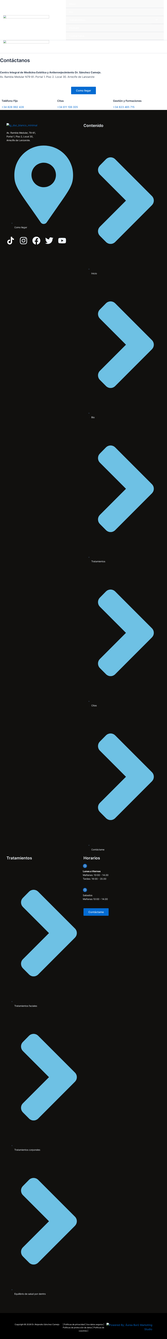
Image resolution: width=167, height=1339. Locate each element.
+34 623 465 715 (124, 107)
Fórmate (74, 28)
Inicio (72, 4)
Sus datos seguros (94, 1324)
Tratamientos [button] (77, 20)
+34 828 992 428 (13, 107)
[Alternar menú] (156, 20)
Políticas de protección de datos (77, 1327)
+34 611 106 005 (67, 107)
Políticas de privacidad (74, 1324)
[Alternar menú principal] (160, 45)
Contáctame (76, 36)
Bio (71, 12)
